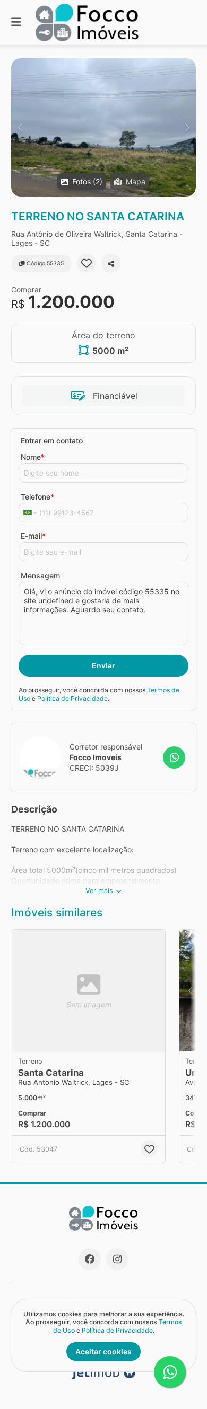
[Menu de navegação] (16, 22)
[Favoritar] (86, 263)
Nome (33, 456)
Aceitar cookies (103, 1351)
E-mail (33, 535)
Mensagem (40, 575)
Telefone (37, 496)
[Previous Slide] (20, 127)
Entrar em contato (52, 440)
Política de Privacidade (72, 698)
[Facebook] (90, 1259)
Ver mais (99, 891)
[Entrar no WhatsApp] (174, 757)
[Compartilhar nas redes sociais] (110, 263)
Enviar (103, 665)
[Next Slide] (187, 127)
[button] (103, 127)
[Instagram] (117, 1259)
